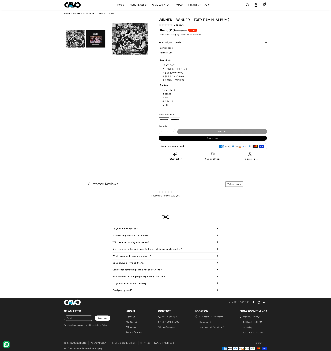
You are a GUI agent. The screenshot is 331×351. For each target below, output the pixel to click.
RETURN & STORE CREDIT (123, 343)
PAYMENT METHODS (164, 343)
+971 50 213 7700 (170, 322)
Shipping (175, 34)
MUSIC (120, 4)
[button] (121, 5)
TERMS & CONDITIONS (75, 343)
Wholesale (131, 327)
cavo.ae (77, 348)
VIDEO (179, 4)
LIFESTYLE (193, 4)
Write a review (234, 184)
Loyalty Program (134, 332)
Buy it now (213, 138)
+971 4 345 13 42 (170, 316)
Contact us (131, 322)
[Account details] (256, 5)
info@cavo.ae (168, 327)
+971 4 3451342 (240, 302)
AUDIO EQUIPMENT (161, 4)
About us (130, 316)
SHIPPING (145, 343)
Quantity (163, 126)
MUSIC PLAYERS (138, 4)
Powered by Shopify (92, 348)
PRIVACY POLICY (98, 343)
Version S (175, 119)
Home (67, 13)
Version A (164, 119)
